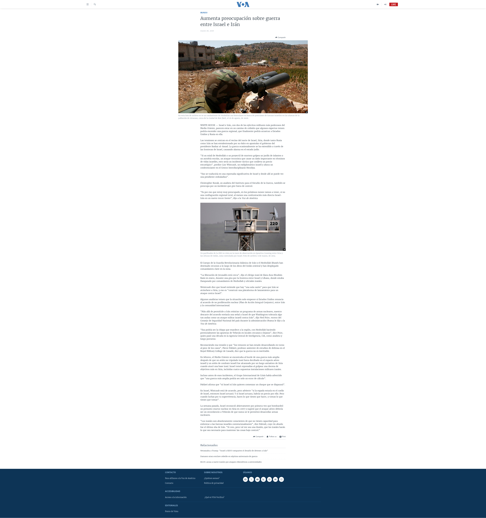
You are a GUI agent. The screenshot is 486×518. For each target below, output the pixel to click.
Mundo (203, 13)
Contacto (169, 483)
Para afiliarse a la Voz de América (180, 478)
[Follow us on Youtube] (257, 479)
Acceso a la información (176, 497)
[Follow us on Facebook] (245, 479)
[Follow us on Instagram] (281, 479)
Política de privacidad (214, 483)
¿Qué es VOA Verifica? (214, 497)
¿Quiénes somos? (211, 478)
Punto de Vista (171, 511)
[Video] (378, 4)
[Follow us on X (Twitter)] (251, 479)
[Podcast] (269, 479)
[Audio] (385, 4)
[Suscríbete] (275, 479)
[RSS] (263, 479)
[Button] (280, 37)
